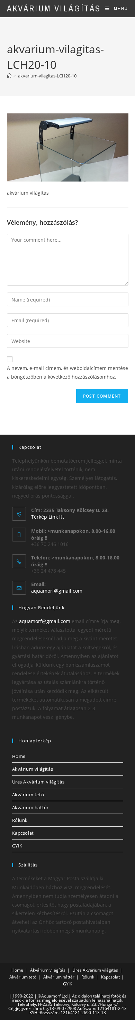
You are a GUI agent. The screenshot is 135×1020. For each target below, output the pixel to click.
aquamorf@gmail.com (56, 590)
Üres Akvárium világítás (38, 782)
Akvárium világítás (54, 8)
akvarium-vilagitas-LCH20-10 (47, 76)
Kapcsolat (23, 833)
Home (19, 756)
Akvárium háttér (30, 807)
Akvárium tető (28, 794)
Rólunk (20, 820)
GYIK (17, 846)
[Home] (9, 76)
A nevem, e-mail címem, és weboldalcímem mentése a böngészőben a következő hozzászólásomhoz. (67, 372)
